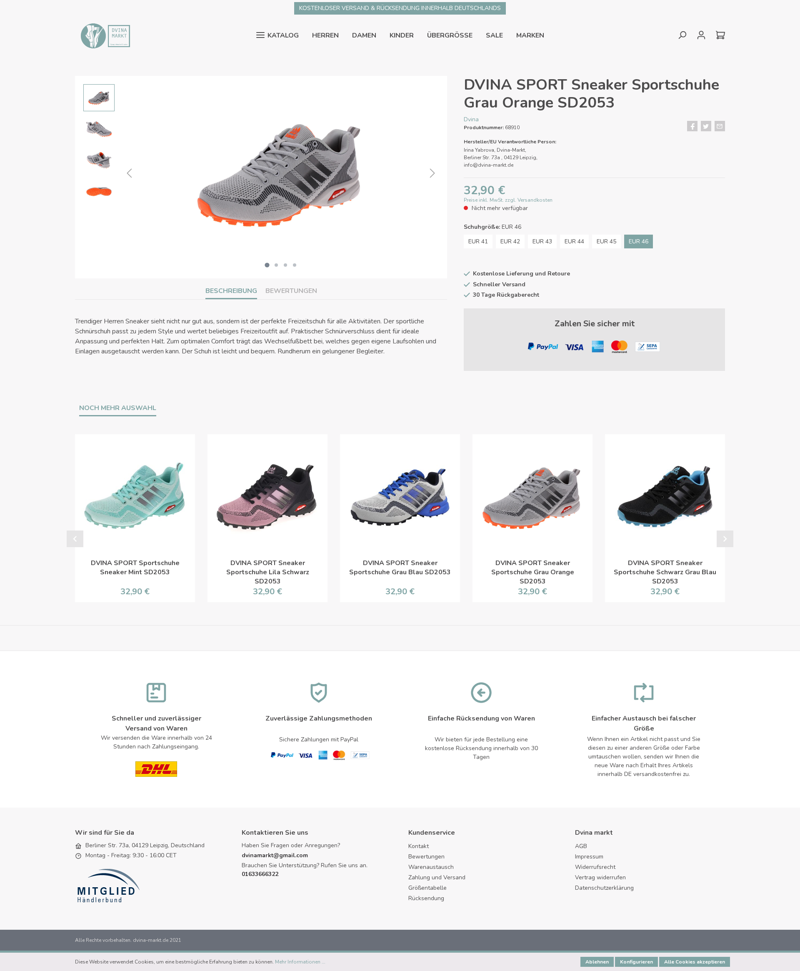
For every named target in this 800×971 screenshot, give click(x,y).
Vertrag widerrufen (600, 877)
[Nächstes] (432, 173)
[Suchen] (682, 35)
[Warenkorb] (718, 35)
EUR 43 (542, 241)
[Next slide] (725, 539)
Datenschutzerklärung (604, 888)
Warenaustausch (431, 867)
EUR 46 (638, 241)
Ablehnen (597, 961)
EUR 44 (574, 241)
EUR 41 (478, 241)
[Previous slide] (75, 539)
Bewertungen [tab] (291, 290)
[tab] (231, 291)
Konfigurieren (636, 961)
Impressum (589, 857)
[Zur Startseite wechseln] (104, 35)
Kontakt (418, 846)
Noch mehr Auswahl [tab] (117, 408)
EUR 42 (510, 241)
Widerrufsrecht (595, 867)
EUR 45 (606, 241)
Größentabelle (427, 888)
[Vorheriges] (129, 173)
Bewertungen (426, 857)
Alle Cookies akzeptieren (694, 961)
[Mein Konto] (701, 35)
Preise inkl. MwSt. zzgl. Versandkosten (508, 200)
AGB (581, 846)
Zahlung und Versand (436, 877)
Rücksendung (426, 898)
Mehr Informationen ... (300, 961)
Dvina (471, 119)
